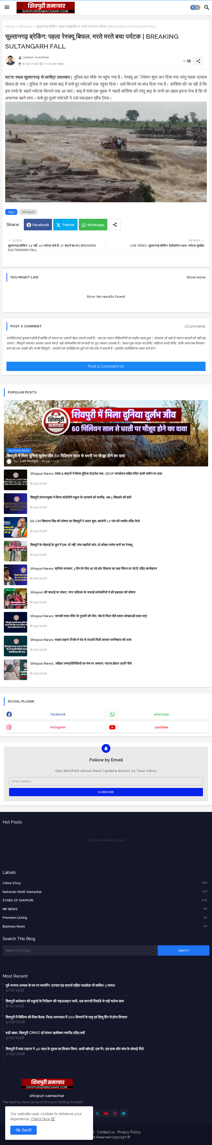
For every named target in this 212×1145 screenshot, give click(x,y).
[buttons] (97, 1113)
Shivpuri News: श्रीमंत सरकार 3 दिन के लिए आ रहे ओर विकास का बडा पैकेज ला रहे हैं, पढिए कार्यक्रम (93, 568)
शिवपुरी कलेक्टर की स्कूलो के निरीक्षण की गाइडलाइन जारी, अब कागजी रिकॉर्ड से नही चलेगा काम (65, 1001)
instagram (58, 727)
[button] (195, 7)
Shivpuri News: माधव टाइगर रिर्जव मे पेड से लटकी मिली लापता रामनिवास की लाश (80, 640)
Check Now (40, 1119)
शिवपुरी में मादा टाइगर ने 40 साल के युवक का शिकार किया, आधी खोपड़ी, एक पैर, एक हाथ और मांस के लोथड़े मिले (75, 1049)
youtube (161, 727)
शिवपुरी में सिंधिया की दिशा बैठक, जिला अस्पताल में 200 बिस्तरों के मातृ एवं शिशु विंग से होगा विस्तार (66, 1017)
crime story (105, 883)
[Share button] (115, 224)
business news (105, 926)
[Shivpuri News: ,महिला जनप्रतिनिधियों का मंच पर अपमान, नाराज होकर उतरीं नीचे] (15, 669)
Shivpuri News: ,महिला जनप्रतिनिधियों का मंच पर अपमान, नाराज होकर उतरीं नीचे (81, 663)
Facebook (41, 225)
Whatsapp (95, 225)
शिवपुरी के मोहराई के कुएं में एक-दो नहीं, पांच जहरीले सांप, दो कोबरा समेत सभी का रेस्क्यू (81, 545)
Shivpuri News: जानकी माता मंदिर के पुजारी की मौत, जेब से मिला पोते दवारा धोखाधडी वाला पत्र (88, 616)
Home (9, 26)
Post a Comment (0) (106, 366)
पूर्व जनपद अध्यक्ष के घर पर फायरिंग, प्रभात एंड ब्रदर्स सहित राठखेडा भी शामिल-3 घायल (60, 985)
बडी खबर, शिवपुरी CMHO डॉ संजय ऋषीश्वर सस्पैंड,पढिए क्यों (45, 1033)
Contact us (106, 1132)
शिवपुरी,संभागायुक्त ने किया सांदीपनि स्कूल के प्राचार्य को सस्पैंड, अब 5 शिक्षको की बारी (80, 497)
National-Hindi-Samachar (105, 892)
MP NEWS (105, 909)
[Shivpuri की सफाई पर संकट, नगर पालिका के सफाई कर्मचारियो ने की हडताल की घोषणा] (15, 598)
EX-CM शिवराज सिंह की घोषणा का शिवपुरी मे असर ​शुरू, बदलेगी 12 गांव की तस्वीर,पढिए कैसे (85, 521)
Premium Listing (105, 918)
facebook (58, 714)
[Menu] (7, 7)
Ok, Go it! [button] (24, 1130)
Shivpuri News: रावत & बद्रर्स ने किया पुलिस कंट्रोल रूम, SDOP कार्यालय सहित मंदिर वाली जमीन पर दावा (96, 473)
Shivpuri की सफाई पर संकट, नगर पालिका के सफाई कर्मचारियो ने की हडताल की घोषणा (82, 592)
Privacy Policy (129, 1132)
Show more (196, 277)
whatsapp (161, 714)
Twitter (68, 225)
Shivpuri (25, 26)
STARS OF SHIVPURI (105, 900)
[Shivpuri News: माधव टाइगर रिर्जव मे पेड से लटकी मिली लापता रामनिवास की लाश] (15, 646)
